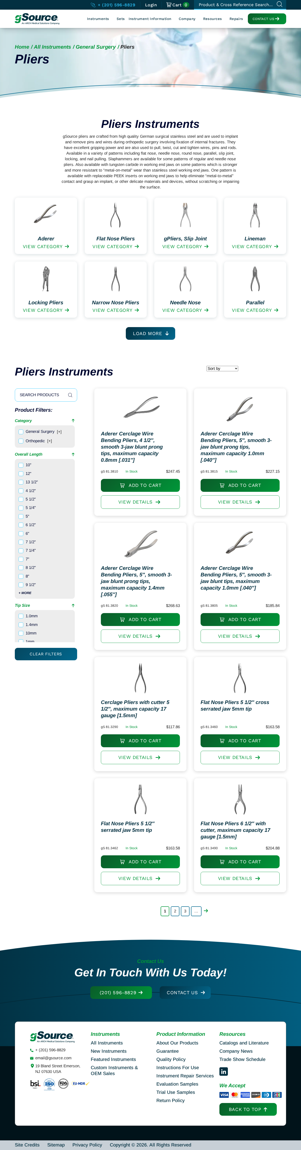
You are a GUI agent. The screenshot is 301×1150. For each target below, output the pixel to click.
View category (43, 246)
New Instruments (109, 1051)
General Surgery (96, 47)
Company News (236, 1051)
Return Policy (170, 1100)
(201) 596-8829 (118, 992)
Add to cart (144, 485)
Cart (179, 5)
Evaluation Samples (177, 1084)
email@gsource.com (53, 1058)
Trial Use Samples (175, 1092)
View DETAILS (135, 502)
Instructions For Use (177, 1067)
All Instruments (52, 47)
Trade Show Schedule (242, 1059)
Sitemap (56, 1144)
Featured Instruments (113, 1059)
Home (22, 47)
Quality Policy (171, 1059)
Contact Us (263, 19)
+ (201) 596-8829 (115, 4)
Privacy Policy (87, 1144)
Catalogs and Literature (244, 1042)
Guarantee (167, 1051)
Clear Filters (46, 654)
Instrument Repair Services (185, 1075)
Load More (147, 333)
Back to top (245, 1109)
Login (151, 4)
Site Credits (27, 1144)
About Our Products (177, 1042)
